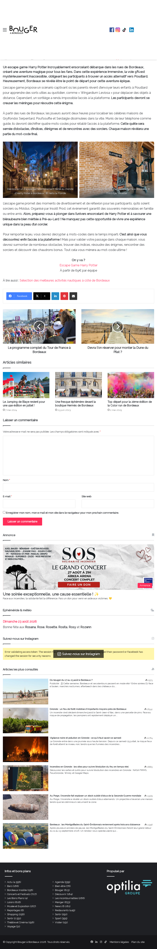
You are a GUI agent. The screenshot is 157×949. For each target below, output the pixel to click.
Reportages (13, 910)
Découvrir (60, 894)
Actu (9, 882)
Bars (9, 886)
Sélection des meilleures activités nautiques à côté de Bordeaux (65, 280)
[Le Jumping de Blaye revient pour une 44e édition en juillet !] (26, 385)
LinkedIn (131, 29)
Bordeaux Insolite (17, 890)
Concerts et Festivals (18, 894)
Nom (6, 480)
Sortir (58, 914)
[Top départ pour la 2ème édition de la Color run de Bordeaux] (131, 385)
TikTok (124, 29)
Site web (86, 496)
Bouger (59, 890)
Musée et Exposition (18, 906)
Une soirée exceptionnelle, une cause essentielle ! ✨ (51, 594)
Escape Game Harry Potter (78, 265)
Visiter (58, 922)
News (58, 906)
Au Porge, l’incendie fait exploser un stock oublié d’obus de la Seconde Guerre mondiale (95, 795)
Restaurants (62, 910)
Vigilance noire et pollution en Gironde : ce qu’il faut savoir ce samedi (85, 737)
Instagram (117, 29)
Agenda (59, 882)
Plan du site (138, 942)
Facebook (112, 29)
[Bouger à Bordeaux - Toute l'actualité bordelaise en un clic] (24, 30)
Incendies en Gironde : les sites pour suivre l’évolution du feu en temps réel (89, 766)
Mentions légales (119, 942)
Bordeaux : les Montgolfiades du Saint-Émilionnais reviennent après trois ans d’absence (95, 824)
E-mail (7, 496)
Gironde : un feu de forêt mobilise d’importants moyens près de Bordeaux (88, 709)
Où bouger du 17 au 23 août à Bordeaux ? (71, 680)
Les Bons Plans (15, 898)
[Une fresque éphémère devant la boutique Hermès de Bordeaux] (78, 385)
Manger (59, 902)
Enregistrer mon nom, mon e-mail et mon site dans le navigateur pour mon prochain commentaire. (62, 512)
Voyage (11, 926)
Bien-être (60, 886)
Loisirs (10, 902)
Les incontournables (66, 898)
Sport (58, 918)
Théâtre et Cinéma (17, 922)
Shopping (12, 914)
